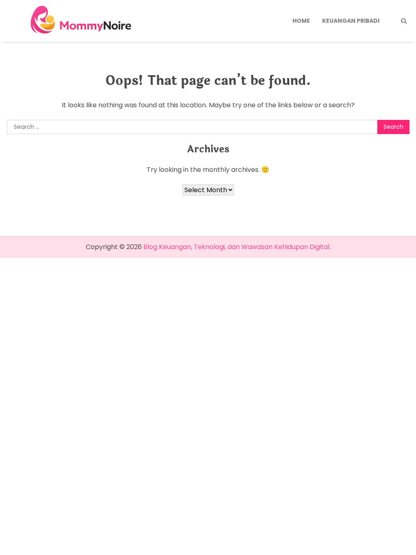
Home (301, 21)
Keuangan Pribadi (350, 21)
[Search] (404, 21)
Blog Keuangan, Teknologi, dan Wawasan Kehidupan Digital (236, 246)
